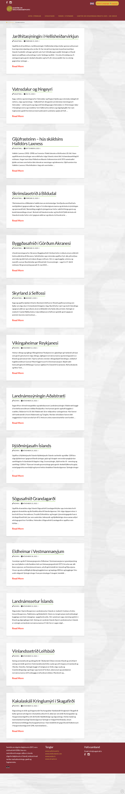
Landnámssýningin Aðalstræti (38, 395)
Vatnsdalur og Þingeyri (32, 89)
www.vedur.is (50, 756)
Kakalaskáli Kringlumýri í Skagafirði (43, 701)
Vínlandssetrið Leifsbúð (33, 651)
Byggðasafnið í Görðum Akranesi (41, 243)
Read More (18, 66)
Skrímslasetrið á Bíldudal (34, 193)
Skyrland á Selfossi (28, 293)
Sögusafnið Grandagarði (33, 498)
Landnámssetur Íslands (32, 601)
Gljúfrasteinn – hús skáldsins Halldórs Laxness (37, 141)
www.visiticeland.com (53, 754)
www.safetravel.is (52, 751)
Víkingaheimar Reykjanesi (35, 343)
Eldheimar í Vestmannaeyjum (38, 551)
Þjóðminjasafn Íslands (31, 445)
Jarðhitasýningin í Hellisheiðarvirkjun (45, 36)
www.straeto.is (51, 759)
